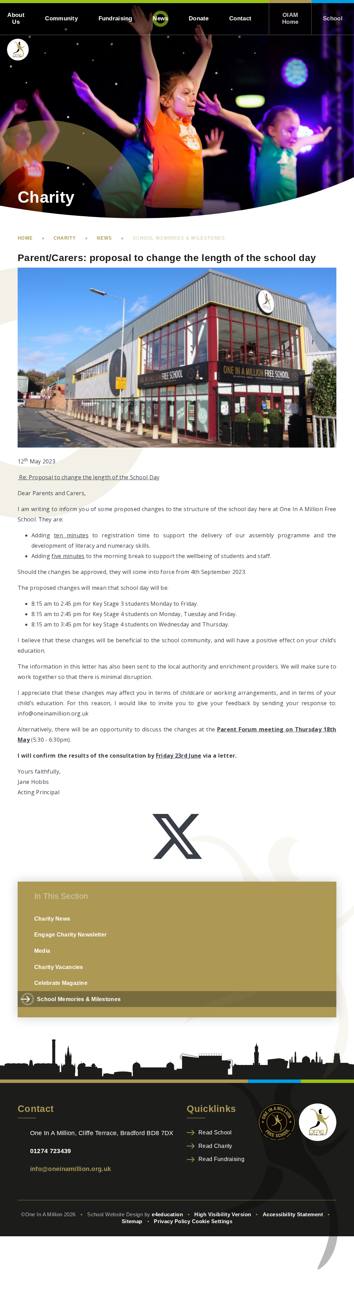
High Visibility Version (222, 1214)
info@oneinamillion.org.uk (70, 1168)
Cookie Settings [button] (212, 1221)
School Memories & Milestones (179, 238)
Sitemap (132, 1221)
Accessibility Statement (293, 1214)
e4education (167, 1214)
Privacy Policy (172, 1221)
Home (25, 238)
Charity (65, 238)
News (104, 238)
